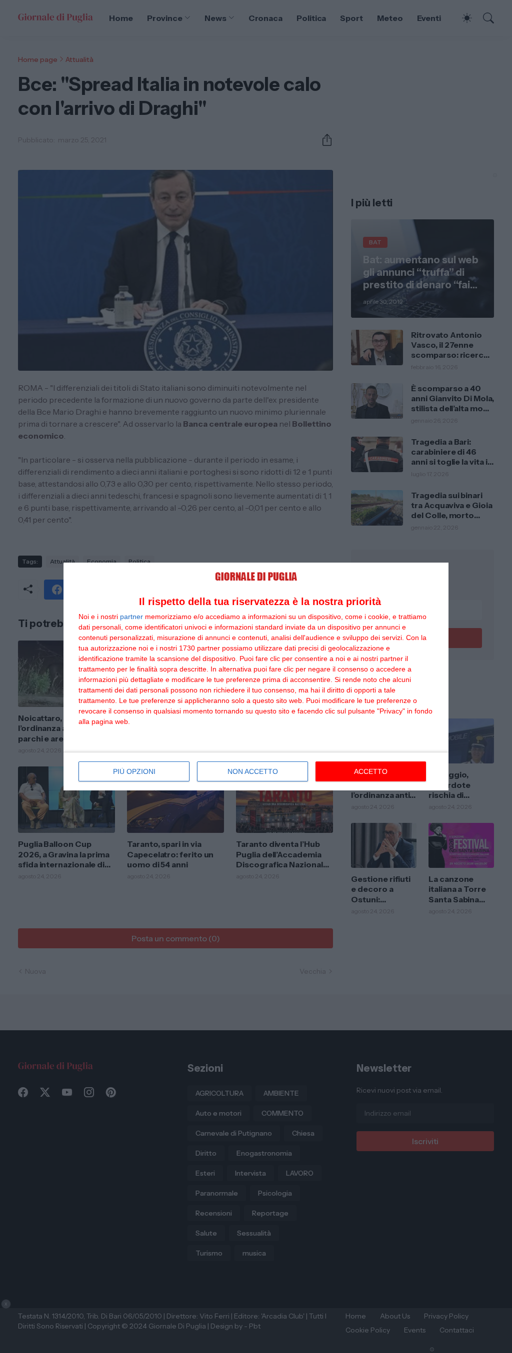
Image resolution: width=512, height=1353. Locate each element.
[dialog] (256, 677)
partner (131, 616)
